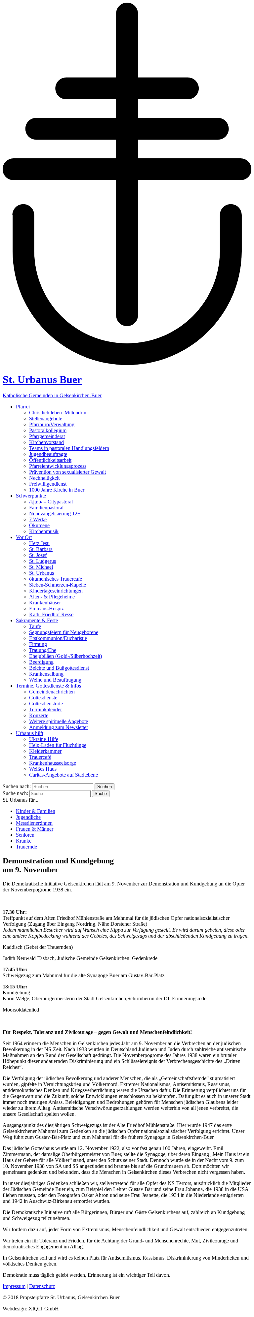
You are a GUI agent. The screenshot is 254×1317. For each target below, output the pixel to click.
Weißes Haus (43, 769)
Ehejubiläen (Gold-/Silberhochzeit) (65, 656)
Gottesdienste (43, 697)
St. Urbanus (41, 573)
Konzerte (38, 715)
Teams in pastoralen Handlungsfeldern (69, 448)
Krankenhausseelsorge (52, 763)
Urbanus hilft (29, 733)
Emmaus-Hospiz (46, 608)
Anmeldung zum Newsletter (58, 727)
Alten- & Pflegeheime (52, 596)
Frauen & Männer (34, 829)
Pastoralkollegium (47, 430)
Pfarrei (23, 406)
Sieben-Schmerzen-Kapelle (57, 585)
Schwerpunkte (31, 495)
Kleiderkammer (45, 751)
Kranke (23, 841)
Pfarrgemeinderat (47, 436)
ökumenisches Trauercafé (55, 579)
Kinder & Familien (35, 811)
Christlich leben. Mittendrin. (58, 412)
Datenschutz (42, 1286)
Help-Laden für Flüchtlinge (57, 745)
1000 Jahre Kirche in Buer (56, 490)
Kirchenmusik (44, 531)
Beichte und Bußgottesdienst (59, 668)
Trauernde (26, 847)
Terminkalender (45, 709)
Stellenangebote (45, 418)
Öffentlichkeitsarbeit (50, 460)
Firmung (38, 644)
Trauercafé (40, 757)
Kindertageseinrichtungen (56, 591)
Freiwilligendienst (47, 484)
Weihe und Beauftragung (55, 680)
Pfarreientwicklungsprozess (57, 466)
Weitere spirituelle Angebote (58, 721)
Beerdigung (41, 662)
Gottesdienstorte (46, 703)
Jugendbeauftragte (48, 454)
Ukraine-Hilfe (43, 739)
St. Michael (41, 567)
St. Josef (38, 555)
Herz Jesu (39, 543)
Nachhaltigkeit (44, 478)
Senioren (25, 835)
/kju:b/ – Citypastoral (51, 501)
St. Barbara (41, 549)
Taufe (35, 626)
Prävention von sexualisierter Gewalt (67, 472)
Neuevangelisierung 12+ (54, 513)
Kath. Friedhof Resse (51, 614)
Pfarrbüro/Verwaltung (51, 424)
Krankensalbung (46, 674)
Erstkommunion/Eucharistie (58, 638)
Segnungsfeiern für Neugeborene (63, 632)
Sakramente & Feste (37, 620)
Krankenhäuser (45, 602)
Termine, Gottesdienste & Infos (48, 686)
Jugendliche (28, 817)
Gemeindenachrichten (52, 691)
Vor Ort (24, 537)
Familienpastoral (46, 507)
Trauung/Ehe (42, 650)
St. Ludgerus (42, 561)
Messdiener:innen (34, 823)
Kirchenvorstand (46, 442)
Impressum (14, 1286)
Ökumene (39, 525)
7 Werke (38, 519)
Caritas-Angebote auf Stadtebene (63, 775)
